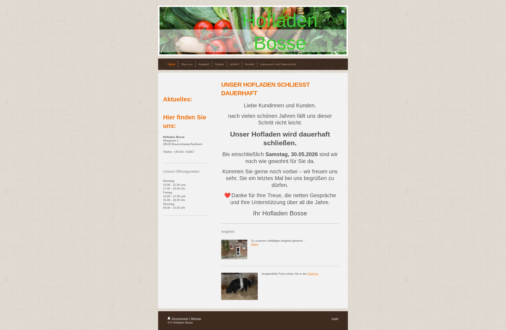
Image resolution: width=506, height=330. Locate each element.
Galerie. (313, 273)
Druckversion (180, 318)
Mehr (255, 244)
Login (334, 318)
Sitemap (196, 318)
